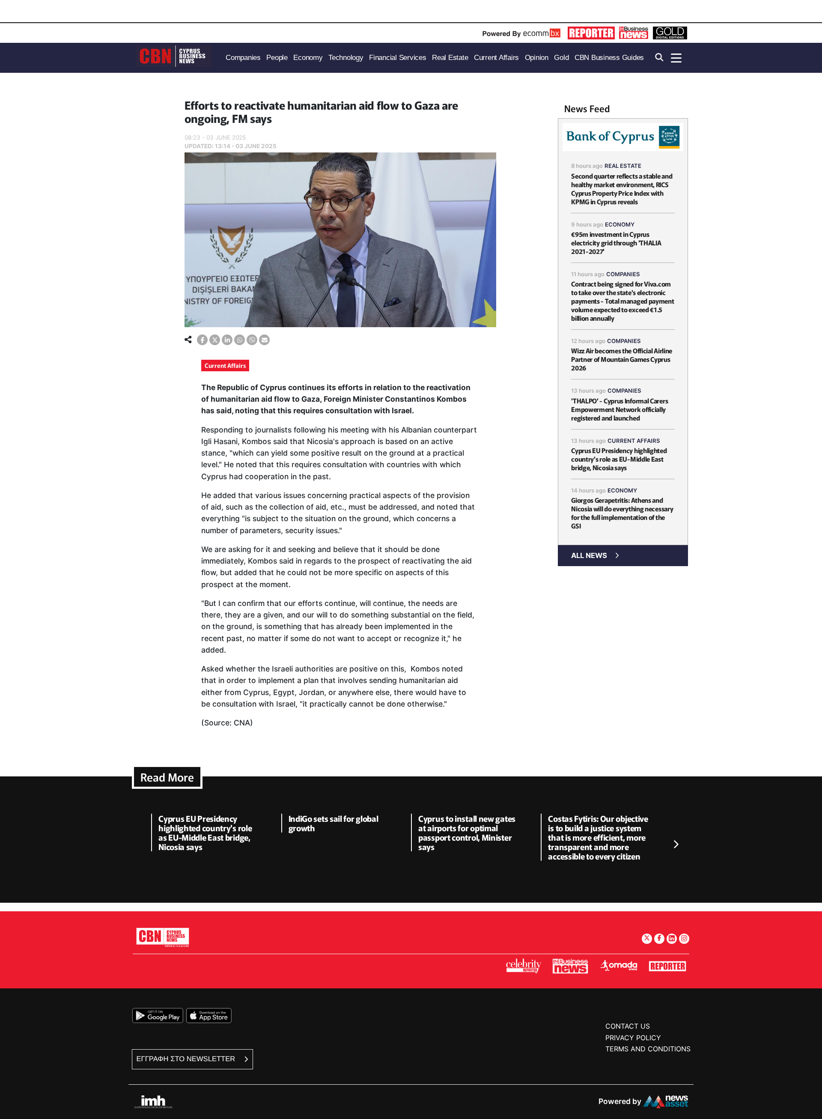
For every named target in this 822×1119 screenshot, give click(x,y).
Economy (619, 224)
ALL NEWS (589, 555)
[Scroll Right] (676, 845)
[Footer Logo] (163, 937)
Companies (623, 274)
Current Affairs (225, 365)
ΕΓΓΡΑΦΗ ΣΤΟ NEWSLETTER (187, 1059)
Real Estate (623, 165)
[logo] (173, 57)
